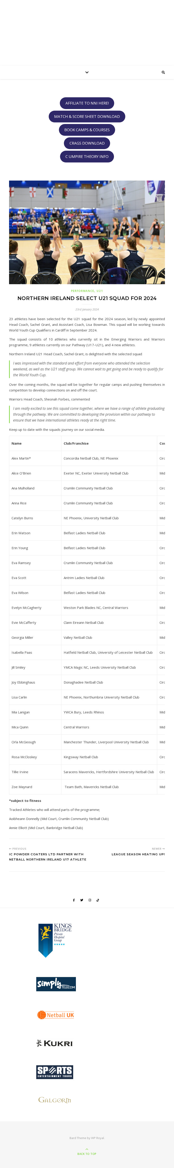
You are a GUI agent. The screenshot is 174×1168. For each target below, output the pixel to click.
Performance (82, 291)
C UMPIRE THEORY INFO (87, 156)
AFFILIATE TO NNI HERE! (87, 103)
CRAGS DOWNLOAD (87, 143)
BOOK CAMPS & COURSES (87, 129)
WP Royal (97, 1138)
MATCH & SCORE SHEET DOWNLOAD (87, 116)
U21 (100, 291)
